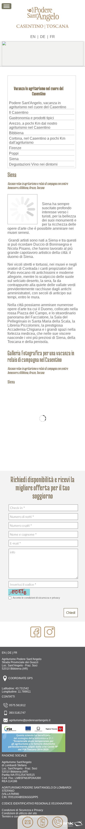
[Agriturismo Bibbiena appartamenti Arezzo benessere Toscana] (42, 30)
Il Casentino (18, 112)
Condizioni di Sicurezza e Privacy (22, 810)
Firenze (15, 148)
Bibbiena (16, 133)
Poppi (14, 153)
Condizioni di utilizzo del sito (19, 813)
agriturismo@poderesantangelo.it (29, 720)
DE (42, 37)
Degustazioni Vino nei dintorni (33, 164)
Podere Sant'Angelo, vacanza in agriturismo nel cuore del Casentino (37, 105)
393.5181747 (17, 712)
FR (52, 37)
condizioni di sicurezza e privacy (42, 597)
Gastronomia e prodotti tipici (31, 118)
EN (33, 37)
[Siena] (22, 222)
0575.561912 (17, 705)
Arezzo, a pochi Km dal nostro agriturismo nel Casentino (33, 125)
